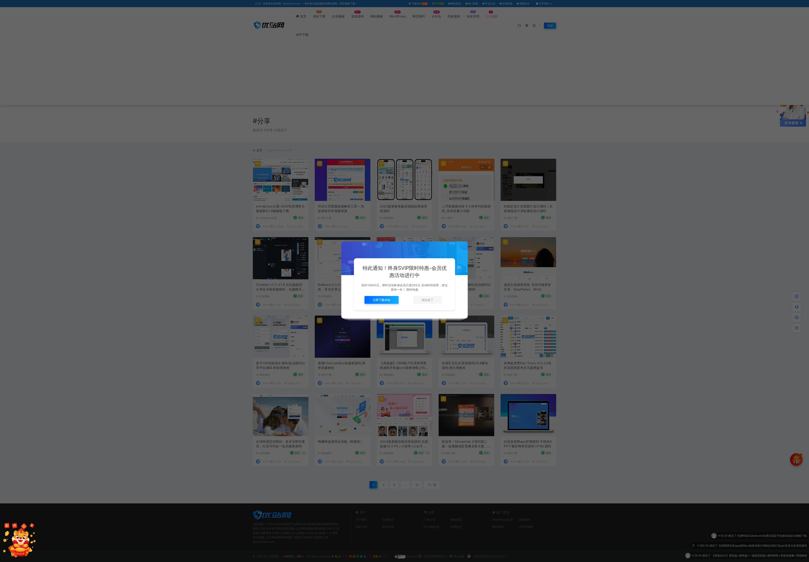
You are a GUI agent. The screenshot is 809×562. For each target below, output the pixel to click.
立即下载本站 (381, 300)
